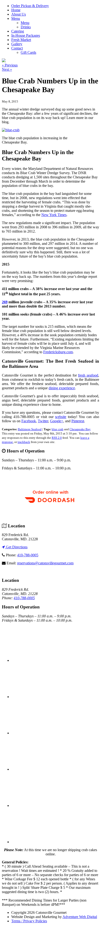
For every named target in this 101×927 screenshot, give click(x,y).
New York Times (53, 215)
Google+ (56, 421)
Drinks (26, 27)
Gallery (16, 44)
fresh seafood (88, 375)
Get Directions (16, 547)
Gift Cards (28, 52)
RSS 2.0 (57, 437)
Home (15, 10)
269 (5, 302)
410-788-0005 (27, 555)
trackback (24, 442)
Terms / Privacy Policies (29, 921)
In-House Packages (25, 35)
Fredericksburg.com (58, 352)
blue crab (57, 429)
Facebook (28, 421)
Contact (17, 48)
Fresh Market (21, 40)
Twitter (43, 421)
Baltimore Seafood (30, 429)
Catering (17, 31)
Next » (7, 69)
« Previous (10, 65)
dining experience (62, 388)
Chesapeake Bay (80, 429)
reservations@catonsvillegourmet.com (45, 563)
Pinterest (77, 421)
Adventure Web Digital (79, 917)
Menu (15, 18)
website (60, 417)
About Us (18, 14)
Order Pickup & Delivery (30, 6)
